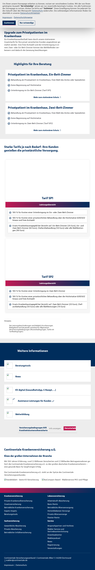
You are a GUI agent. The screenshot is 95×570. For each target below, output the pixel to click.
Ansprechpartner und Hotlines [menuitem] (61, 526)
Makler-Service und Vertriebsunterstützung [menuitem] (58, 530)
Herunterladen (71, 428)
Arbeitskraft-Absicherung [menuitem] (58, 501)
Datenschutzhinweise (23, 17)
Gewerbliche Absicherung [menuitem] (15, 526)
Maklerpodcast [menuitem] (54, 538)
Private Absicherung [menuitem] (13, 529)
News (18, 376)
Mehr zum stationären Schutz (46, 97)
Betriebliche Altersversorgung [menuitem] (60, 507)
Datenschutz (37, 11)
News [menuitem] (50, 541)
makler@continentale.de (16, 560)
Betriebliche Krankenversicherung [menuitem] (18, 507)
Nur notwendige (27, 23)
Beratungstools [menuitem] (11, 514)
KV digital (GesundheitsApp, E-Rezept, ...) (35, 390)
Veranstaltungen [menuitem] (55, 548)
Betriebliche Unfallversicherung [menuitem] (17, 532)
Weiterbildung (22, 414)
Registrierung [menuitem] (53, 545)
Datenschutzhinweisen (30, 13)
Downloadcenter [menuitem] (55, 535)
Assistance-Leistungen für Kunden (34, 401)
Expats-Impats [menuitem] (10, 511)
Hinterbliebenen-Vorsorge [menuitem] (59, 511)
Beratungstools (23, 365)
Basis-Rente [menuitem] (53, 504)
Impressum (7, 17)
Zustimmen (9, 23)
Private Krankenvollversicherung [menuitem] (18, 501)
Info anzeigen (55, 428)
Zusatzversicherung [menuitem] (12, 504)
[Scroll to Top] (90, 562)
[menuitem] (26, 496)
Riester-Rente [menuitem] (53, 517)
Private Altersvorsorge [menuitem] (57, 514)
